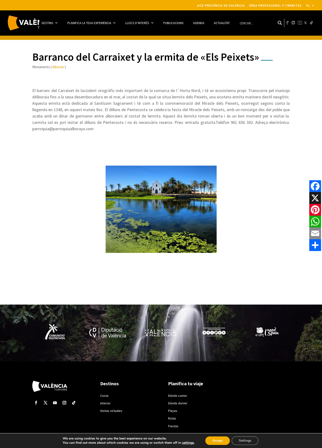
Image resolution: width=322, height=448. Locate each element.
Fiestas (173, 426)
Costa (104, 396)
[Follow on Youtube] (55, 402)
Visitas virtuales (111, 411)
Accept (217, 440)
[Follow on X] (45, 402)
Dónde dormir (177, 403)
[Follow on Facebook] (36, 402)
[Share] (315, 245)
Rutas (172, 418)
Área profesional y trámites (275, 6)
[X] (315, 198)
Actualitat (222, 23)
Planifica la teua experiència (89, 23)
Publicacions (173, 23)
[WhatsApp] (315, 221)
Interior (105, 403)
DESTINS (47, 23)
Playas (172, 411)
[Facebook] (315, 186)
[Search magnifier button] (280, 23)
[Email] (315, 233)
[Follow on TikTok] (74, 402)
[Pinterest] (315, 210)
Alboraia (58, 67)
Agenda (198, 23)
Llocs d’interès (137, 23)
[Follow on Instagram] (64, 402)
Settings (245, 440)
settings (188, 443)
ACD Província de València (221, 6)
